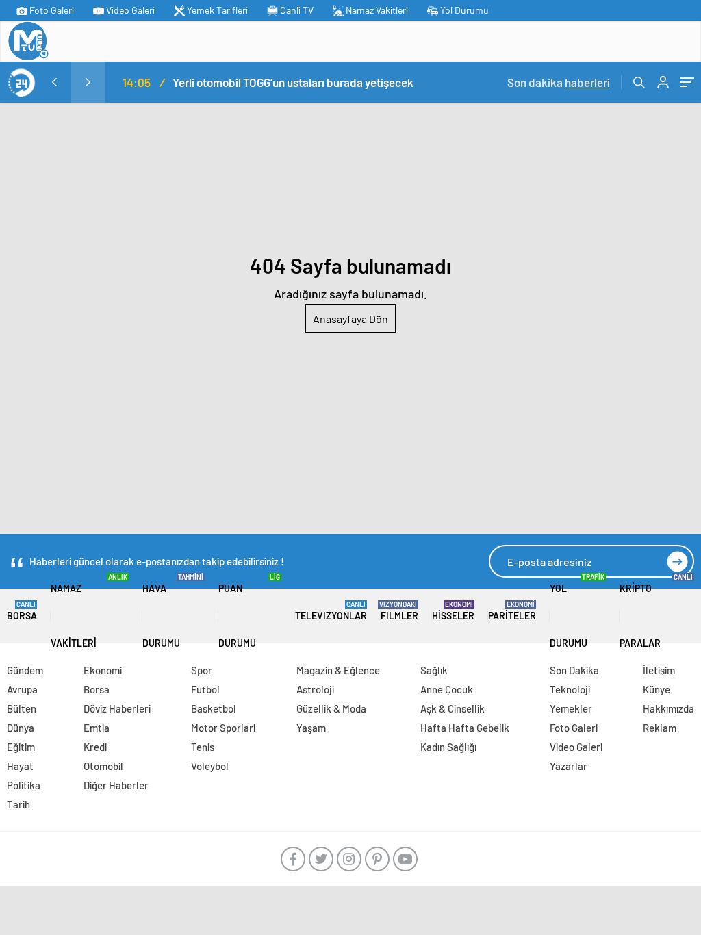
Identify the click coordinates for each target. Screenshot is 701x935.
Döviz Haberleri (117, 708)
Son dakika (558, 82)
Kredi (95, 747)
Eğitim (21, 747)
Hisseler (453, 611)
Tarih (18, 804)
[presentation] (54, 82)
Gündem (25, 670)
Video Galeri (129, 10)
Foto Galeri (50, 10)
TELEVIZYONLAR (331, 611)
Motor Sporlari (223, 727)
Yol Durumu (463, 10)
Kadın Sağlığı (448, 747)
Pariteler (512, 611)
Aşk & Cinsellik (452, 708)
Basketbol (213, 708)
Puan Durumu (249, 611)
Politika (23, 785)
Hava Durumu (173, 611)
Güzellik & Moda (331, 708)
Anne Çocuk (446, 689)
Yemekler (571, 708)
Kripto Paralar (656, 611)
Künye (656, 689)
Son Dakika (574, 670)
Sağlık (434, 670)
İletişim (659, 670)
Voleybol (210, 766)
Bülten (21, 708)
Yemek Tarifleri (216, 10)
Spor (201, 670)
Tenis (202, 747)
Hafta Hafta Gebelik (464, 727)
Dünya (20, 727)
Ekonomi (103, 670)
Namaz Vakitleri (376, 10)
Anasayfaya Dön (350, 318)
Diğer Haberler (116, 785)
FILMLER (399, 611)
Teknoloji (570, 689)
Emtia (97, 727)
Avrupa (22, 689)
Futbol (205, 689)
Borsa (22, 611)
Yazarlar (568, 766)
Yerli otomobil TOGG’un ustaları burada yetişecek (293, 82)
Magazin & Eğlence (338, 670)
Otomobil (103, 766)
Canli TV (296, 10)
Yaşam (311, 727)
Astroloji (315, 689)
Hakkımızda (668, 708)
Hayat (20, 766)
